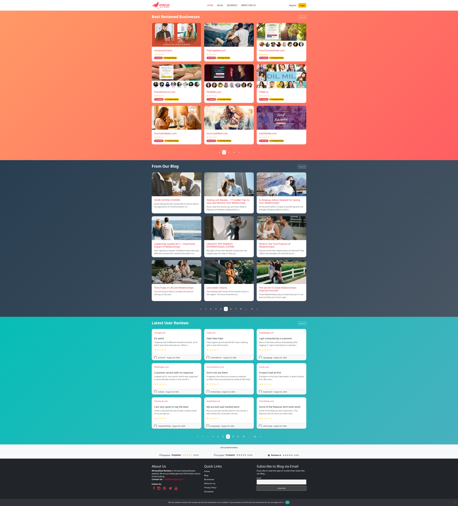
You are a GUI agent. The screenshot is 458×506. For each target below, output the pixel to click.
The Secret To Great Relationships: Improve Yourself (278, 289)
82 (255, 436)
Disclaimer (209, 491)
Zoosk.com (264, 367)
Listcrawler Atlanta (217, 287)
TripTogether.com (216, 50)
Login (302, 5)
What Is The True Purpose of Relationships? (274, 245)
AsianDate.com (213, 401)
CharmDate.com (266, 401)
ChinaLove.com (161, 401)
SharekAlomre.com (164, 92)
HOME (210, 5)
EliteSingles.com (161, 367)
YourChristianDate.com (272, 50)
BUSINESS (232, 5)
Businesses (209, 479)
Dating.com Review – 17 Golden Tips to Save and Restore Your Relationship (228, 201)
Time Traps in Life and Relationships (174, 287)
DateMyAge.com (266, 332)
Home (207, 471)
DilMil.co (264, 92)
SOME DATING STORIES (167, 200)
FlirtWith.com (214, 92)
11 (252, 309)
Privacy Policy (210, 487)
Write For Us (209, 483)
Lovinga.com (160, 332)
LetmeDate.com (268, 133)
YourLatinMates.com (165, 133)
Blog (206, 475)
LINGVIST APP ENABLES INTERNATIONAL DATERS (220, 245)
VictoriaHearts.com (215, 367)
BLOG (220, 5)
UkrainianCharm (163, 50)
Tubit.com (211, 332)
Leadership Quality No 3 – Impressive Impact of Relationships (174, 245)
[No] (455, 502)
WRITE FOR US (248, 5)
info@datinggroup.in (174, 479)
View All (302, 17)
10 (243, 436)
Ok (287, 502)
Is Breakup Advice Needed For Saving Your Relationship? (279, 201)
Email (259, 478)
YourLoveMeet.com (217, 133)
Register (293, 5)
